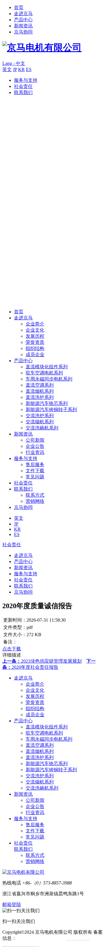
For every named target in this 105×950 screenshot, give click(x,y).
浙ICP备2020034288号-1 (40, 938)
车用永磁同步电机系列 (49, 378)
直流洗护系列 (40, 397)
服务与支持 (25, 80)
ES (29, 69)
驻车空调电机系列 (44, 372)
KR (21, 69)
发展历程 (35, 336)
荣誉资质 (35, 342)
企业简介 (35, 323)
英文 (7, 69)
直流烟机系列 (40, 391)
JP (15, 69)
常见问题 (35, 476)
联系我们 (23, 92)
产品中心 (23, 19)
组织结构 (35, 348)
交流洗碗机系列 (42, 427)
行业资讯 (35, 452)
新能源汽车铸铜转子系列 (51, 409)
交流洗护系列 (40, 415)
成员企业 (35, 354)
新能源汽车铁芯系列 (47, 403)
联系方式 (35, 495)
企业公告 (35, 446)
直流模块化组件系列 (47, 366)
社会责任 (23, 86)
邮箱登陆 (11, 904)
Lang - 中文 (13, 63)
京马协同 (23, 31)
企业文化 (35, 330)
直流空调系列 (40, 385)
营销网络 (35, 501)
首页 (18, 7)
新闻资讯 (23, 25)
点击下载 (11, 648)
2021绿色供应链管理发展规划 (42, 661)
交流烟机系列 (40, 421)
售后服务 (35, 464)
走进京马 (23, 13)
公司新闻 (35, 440)
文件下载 (35, 470)
